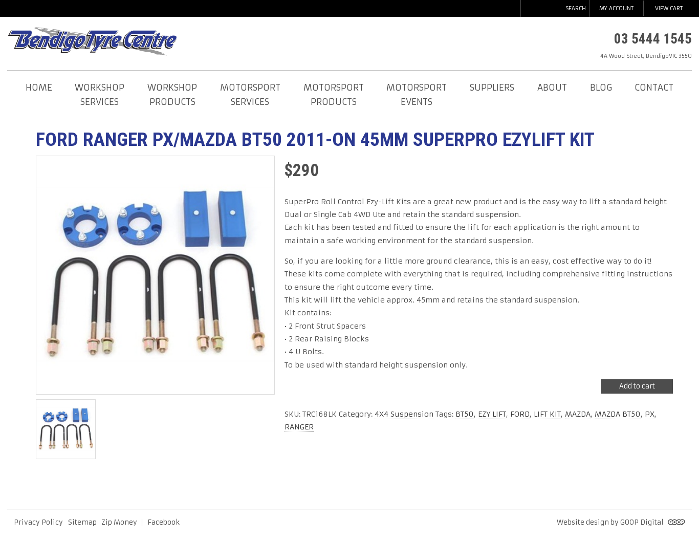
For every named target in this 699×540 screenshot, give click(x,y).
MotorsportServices (250, 94)
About (552, 87)
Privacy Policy (38, 522)
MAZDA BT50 (618, 414)
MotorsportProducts (333, 94)
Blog (601, 87)
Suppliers (492, 87)
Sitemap (82, 522)
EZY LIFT (492, 414)
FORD (520, 414)
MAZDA (578, 414)
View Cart (669, 8)
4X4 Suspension (404, 414)
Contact (654, 87)
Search (575, 8)
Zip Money (119, 522)
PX (649, 414)
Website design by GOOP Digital (611, 522)
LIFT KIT (547, 414)
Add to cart (637, 386)
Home (39, 87)
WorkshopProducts (172, 94)
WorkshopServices (99, 94)
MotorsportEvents (416, 94)
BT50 (464, 414)
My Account (616, 8)
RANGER (299, 426)
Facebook (163, 522)
